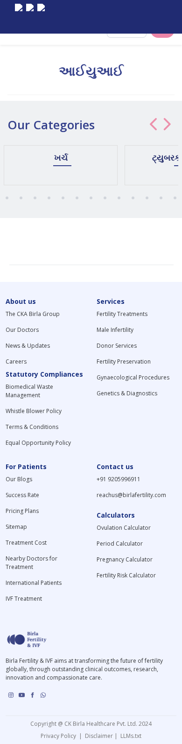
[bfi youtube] (30, 17)
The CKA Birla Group (33, 314)
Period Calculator (120, 543)
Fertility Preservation (124, 361)
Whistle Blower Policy (34, 411)
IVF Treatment (24, 599)
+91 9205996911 (118, 479)
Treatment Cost (26, 543)
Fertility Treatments (122, 314)
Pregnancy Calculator (125, 559)
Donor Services (117, 346)
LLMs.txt (129, 736)
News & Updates (28, 346)
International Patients (34, 583)
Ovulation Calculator (124, 528)
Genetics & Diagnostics (127, 393)
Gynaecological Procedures (133, 377)
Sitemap (16, 527)
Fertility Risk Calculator (126, 575)
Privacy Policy (60, 736)
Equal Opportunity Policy (38, 443)
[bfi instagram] (18, 17)
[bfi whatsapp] (43, 695)
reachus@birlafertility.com (131, 495)
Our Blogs (19, 479)
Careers (16, 361)
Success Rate (22, 495)
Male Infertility (115, 330)
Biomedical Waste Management (29, 391)
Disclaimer (98, 736)
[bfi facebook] (41, 17)
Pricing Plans (22, 511)
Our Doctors (22, 330)
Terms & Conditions (32, 427)
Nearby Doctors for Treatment (31, 562)
